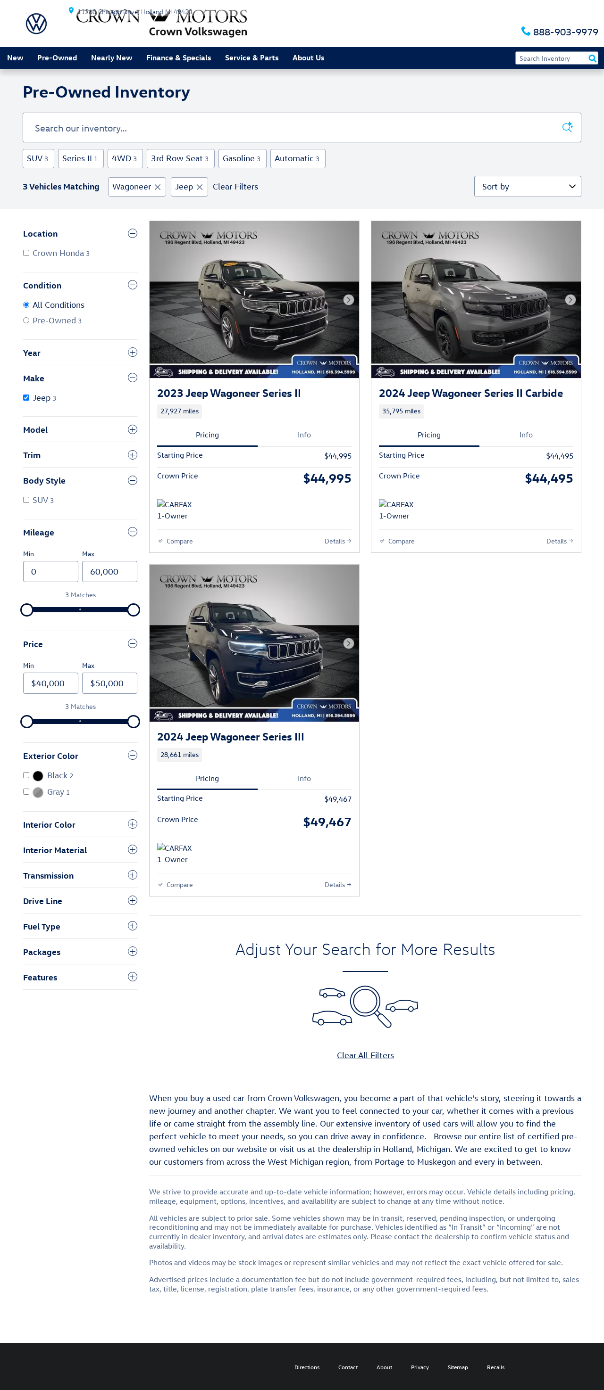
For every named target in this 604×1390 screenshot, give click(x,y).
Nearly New (111, 57)
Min (28, 553)
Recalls (495, 1367)
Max (88, 553)
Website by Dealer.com (41, 1366)
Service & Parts (251, 57)
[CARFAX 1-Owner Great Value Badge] (175, 510)
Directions (306, 1367)
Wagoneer (131, 186)
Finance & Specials (178, 57)
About (384, 1367)
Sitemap (458, 1367)
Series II (80, 158)
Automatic (297, 158)
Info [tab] (304, 434)
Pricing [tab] (207, 434)
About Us (308, 57)
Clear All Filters (365, 1055)
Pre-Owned (57, 57)
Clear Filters (235, 186)
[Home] (36, 23)
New (15, 57)
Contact (348, 1367)
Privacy (420, 1367)
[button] (254, 411)
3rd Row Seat (180, 158)
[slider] (27, 610)
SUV (37, 158)
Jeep (184, 186)
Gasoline (241, 158)
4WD (124, 158)
